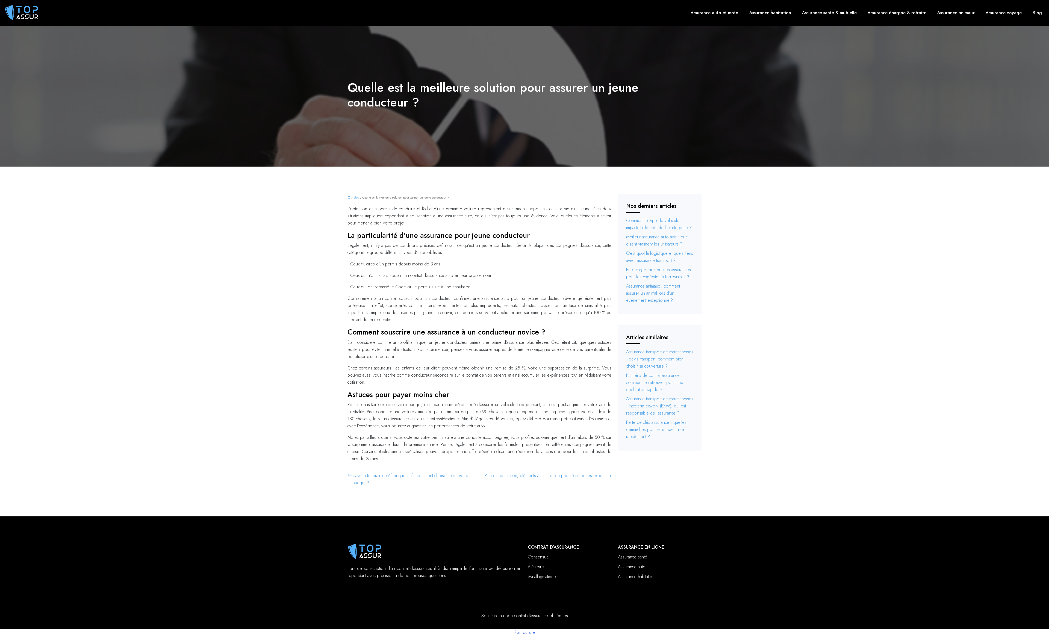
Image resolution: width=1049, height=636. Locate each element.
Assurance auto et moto (714, 13)
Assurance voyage (1004, 13)
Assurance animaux (956, 13)
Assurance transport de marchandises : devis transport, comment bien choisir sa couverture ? (659, 359)
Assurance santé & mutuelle (829, 13)
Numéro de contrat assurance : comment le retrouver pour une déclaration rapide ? (654, 382)
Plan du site (524, 632)
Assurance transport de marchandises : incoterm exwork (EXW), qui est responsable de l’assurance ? (659, 406)
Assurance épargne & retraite (897, 13)
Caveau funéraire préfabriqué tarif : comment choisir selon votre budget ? (410, 479)
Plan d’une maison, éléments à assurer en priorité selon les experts (545, 475)
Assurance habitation (770, 13)
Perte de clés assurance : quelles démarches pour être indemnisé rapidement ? (656, 429)
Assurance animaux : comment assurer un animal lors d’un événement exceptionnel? (653, 293)
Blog (1037, 13)
